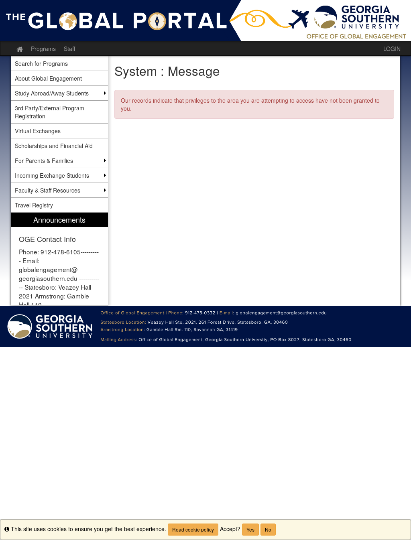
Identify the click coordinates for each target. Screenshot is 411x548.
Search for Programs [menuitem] (41, 63)
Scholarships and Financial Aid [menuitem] (54, 146)
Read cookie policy (193, 529)
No (268, 529)
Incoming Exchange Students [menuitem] (52, 175)
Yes (250, 529)
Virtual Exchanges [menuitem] (38, 131)
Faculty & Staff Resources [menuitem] (47, 190)
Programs (43, 49)
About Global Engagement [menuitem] (48, 78)
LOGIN (392, 49)
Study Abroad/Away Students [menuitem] (52, 93)
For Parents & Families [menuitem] (44, 160)
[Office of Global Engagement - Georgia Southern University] (205, 20)
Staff (69, 49)
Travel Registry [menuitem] (34, 205)
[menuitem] (59, 259)
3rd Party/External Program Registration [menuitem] (49, 112)
